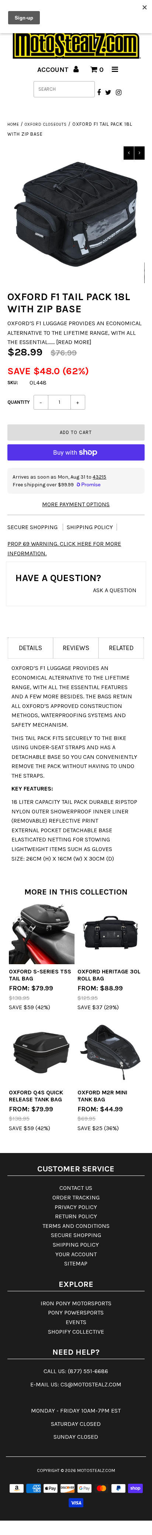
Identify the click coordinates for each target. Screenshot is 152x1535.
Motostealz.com (96, 1470)
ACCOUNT (53, 70)
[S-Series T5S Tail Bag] (42, 931)
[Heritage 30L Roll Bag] (110, 931)
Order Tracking (76, 1197)
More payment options (76, 504)
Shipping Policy (90, 527)
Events (76, 1322)
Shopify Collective (76, 1331)
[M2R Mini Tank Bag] (110, 1052)
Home (13, 124)
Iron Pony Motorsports (76, 1303)
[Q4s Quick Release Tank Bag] (42, 1052)
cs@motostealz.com (91, 1384)
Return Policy (76, 1216)
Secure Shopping (33, 527)
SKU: (12, 382)
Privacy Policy (76, 1207)
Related (121, 648)
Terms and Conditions (76, 1225)
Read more (74, 341)
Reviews (76, 648)
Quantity (18, 402)
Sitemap (75, 1263)
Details (30, 648)
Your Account (76, 1254)
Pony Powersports (76, 1312)
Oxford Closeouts (46, 124)
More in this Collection (76, 892)
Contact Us (75, 1187)
